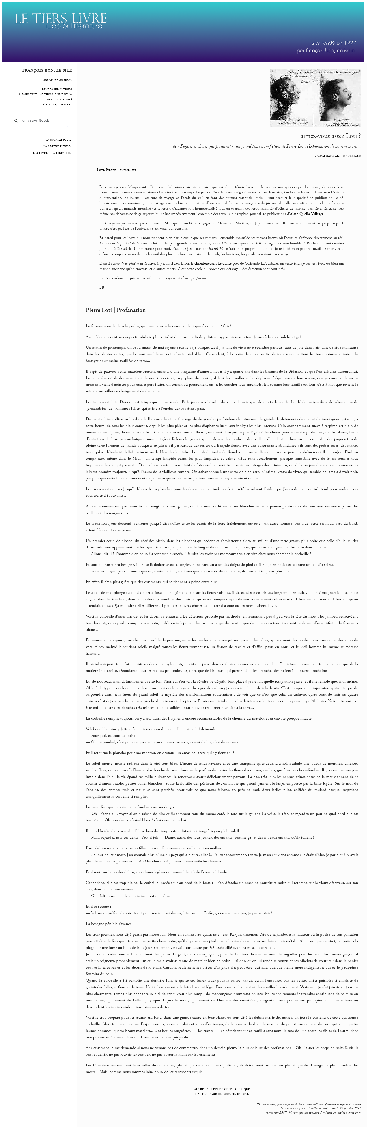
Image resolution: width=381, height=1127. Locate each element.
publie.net (128, 169)
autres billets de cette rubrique (222, 1088)
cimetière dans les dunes (213, 263)
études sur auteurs (57, 89)
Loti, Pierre (107, 169)
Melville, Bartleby (57, 104)
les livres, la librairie (52, 152)
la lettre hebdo (57, 146)
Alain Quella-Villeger (306, 213)
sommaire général (57, 80)
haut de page (206, 1093)
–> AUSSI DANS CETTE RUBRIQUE (337, 156)
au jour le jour (58, 139)
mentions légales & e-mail (344, 1104)
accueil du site (236, 1093)
